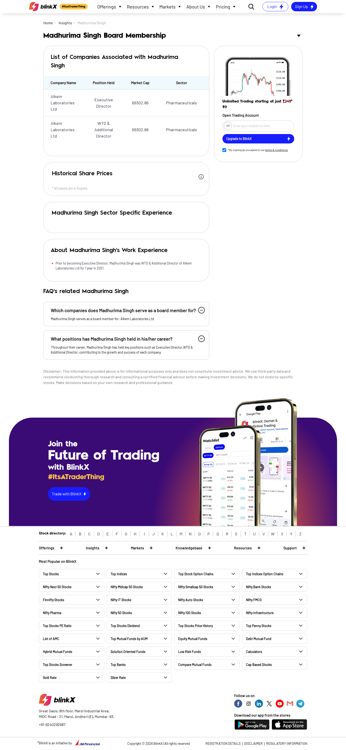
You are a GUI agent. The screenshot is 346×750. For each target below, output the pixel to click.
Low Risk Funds (189, 652)
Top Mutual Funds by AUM (129, 639)
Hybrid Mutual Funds (57, 652)
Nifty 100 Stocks (189, 613)
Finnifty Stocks (53, 600)
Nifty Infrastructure (260, 613)
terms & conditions (276, 149)
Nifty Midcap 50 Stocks (127, 587)
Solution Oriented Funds (128, 652)
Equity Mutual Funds (192, 639)
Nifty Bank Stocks (258, 587)
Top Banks (118, 665)
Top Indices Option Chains (264, 574)
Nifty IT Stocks (121, 600)
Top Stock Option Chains (195, 574)
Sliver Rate (118, 678)
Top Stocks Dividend (125, 626)
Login (272, 6)
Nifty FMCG (254, 600)
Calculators (254, 652)
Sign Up (301, 6)
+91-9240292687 (52, 724)
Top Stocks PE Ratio (57, 626)
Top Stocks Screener (57, 665)
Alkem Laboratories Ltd (63, 103)
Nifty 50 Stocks (121, 613)
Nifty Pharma (52, 613)
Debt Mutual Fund (258, 639)
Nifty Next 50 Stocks (57, 587)
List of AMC (51, 639)
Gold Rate (49, 678)
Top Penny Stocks (258, 626)
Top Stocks (51, 574)
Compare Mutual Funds (195, 665)
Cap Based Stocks (259, 665)
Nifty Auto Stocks (190, 600)
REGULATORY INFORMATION (286, 744)
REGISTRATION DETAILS (223, 744)
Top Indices (119, 574)
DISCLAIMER (253, 744)
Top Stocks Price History (195, 626)
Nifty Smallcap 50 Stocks (195, 587)
